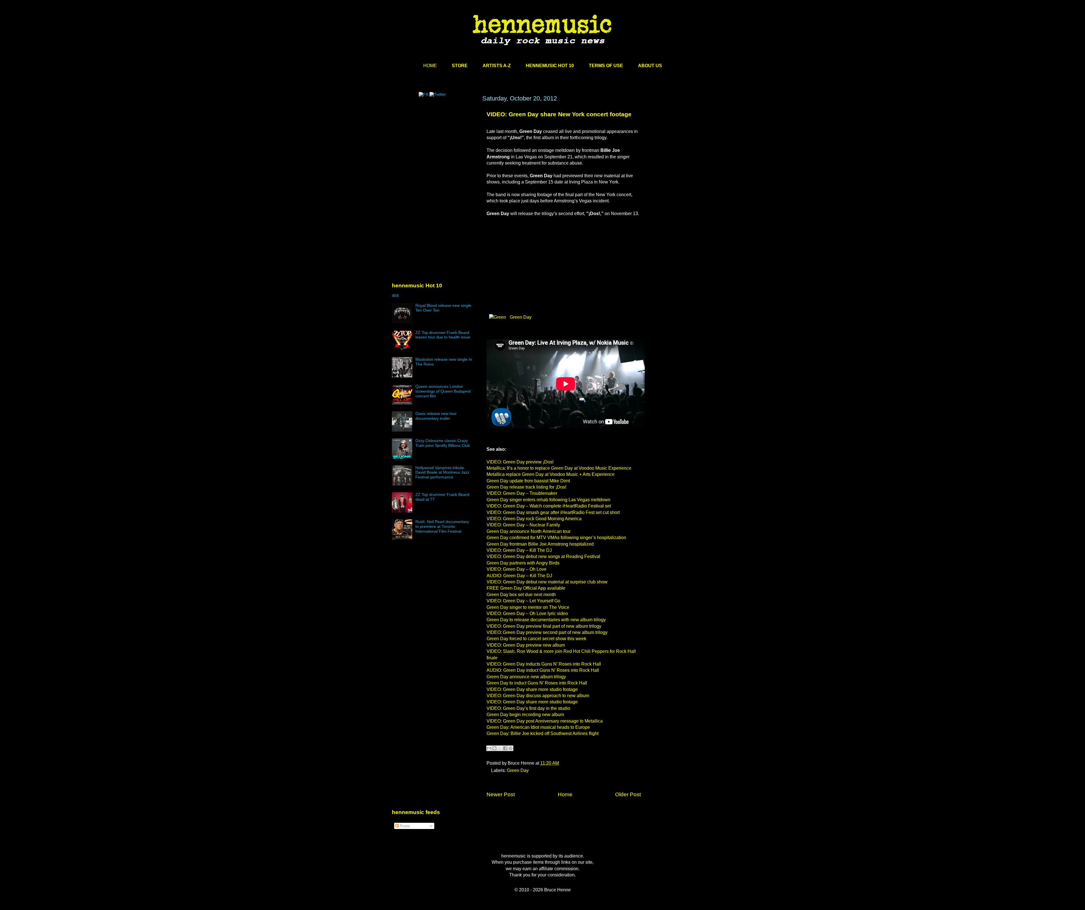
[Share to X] (500, 748)
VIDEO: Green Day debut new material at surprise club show (547, 581)
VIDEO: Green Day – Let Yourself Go (523, 600)
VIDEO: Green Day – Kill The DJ (519, 550)
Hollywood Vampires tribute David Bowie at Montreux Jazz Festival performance (442, 472)
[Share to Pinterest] (510, 748)
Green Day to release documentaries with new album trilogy (546, 619)
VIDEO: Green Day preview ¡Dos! (520, 462)
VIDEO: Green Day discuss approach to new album (538, 695)
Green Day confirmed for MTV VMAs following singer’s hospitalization (556, 537)
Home (565, 794)
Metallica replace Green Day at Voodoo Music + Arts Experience (551, 474)
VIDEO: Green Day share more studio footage (532, 689)
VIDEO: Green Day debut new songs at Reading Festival (543, 556)
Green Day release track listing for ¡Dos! (526, 487)
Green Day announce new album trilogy (526, 676)
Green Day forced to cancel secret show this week (536, 638)
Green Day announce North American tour (528, 531)
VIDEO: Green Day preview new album (526, 645)
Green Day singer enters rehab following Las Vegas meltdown (548, 499)
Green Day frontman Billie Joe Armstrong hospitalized (540, 544)
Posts (404, 826)
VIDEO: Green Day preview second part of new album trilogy (547, 632)
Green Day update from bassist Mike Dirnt (528, 480)
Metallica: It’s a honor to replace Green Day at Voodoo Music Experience (559, 468)
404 (395, 295)
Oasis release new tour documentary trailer (436, 416)
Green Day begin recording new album (525, 714)
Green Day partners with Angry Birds (523, 563)
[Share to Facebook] (505, 748)
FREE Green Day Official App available (526, 588)
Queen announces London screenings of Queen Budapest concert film (443, 391)
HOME (430, 65)
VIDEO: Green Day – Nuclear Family (523, 524)
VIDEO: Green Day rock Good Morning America (534, 518)
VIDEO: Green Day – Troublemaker (522, 493)
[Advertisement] (434, 148)
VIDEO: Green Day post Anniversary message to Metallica (545, 721)
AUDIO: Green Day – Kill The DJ (519, 575)
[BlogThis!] (494, 748)
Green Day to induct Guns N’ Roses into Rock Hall (537, 683)
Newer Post (501, 794)
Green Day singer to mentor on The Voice (528, 607)
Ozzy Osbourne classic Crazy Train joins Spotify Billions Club (442, 443)
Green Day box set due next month (521, 594)
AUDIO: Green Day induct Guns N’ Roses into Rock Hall (543, 670)
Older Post (628, 794)
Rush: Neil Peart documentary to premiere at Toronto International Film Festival (442, 526)
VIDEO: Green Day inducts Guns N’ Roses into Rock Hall (544, 664)
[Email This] (489, 748)
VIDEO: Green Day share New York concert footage (559, 114)
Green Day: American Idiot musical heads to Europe (538, 727)
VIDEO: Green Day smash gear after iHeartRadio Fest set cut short (553, 512)
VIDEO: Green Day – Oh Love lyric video (527, 613)
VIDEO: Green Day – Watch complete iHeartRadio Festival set (549, 506)
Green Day (520, 317)
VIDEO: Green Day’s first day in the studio (528, 708)
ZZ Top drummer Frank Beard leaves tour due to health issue (442, 335)
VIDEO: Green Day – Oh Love (516, 569)
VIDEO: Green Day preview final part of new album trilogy (544, 626)
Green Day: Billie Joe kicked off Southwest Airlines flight (542, 733)
